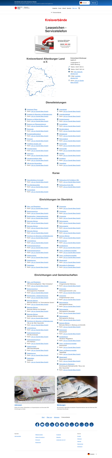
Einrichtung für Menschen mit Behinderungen (40, 236)
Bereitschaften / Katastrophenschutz (37, 216)
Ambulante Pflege (32, 109)
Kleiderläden (30, 265)
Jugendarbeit (63, 109)
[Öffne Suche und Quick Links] (79, 8)
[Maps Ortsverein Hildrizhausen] (72, 425)
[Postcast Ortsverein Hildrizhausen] (91, 425)
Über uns (74, 8)
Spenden (69, 8)
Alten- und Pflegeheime (34, 206)
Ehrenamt (30, 139)
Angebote (54, 8)
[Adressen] (35, 389)
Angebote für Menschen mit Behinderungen (39, 114)
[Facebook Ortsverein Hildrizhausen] (37, 425)
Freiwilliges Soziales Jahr (34, 144)
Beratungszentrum (32, 211)
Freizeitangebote (32, 149)
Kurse (59, 8)
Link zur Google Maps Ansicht (77, 81)
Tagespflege (62, 163)
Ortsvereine (62, 206)
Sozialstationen (63, 246)
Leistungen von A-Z (60, 440)
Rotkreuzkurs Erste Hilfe (66, 185)
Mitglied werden (39, 434)
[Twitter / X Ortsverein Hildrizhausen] (52, 425)
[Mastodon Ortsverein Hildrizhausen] (77, 425)
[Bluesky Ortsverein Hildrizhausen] (82, 425)
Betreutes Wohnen (32, 221)
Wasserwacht (63, 260)
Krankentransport (64, 119)
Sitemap (79, 441)
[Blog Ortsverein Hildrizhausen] (67, 425)
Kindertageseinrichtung (33, 246)
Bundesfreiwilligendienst (34, 134)
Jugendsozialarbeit (64, 114)
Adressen (18, 405)
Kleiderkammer (31, 260)
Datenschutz (80, 444)
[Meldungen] (77, 389)
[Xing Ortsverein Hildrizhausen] (62, 425)
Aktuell (64, 8)
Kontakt (79, 436)
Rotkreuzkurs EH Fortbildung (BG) (69, 180)
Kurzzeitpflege (63, 124)
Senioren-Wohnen (64, 236)
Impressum (79, 446)
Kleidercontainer (31, 255)
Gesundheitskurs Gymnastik (35, 180)
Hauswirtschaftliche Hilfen (34, 158)
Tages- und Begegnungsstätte (67, 250)
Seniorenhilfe (63, 144)
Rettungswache (63, 221)
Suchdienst (62, 158)
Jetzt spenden (18, 436)
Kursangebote (31, 190)
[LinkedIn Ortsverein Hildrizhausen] (57, 425)
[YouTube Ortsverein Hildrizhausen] (42, 425)
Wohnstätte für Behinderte (66, 265)
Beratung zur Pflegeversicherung (36, 124)
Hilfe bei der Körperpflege (34, 163)
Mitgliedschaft (63, 134)
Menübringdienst (64, 129)
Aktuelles (58, 437)
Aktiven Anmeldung (39, 437)
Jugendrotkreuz (31, 241)
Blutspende (30, 129)
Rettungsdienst (63, 139)
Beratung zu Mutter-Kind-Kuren (36, 119)
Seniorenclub (63, 241)
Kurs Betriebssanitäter (33, 185)
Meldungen (61, 405)
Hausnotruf (30, 153)
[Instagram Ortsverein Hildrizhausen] (47, 425)
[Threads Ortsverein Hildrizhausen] (87, 425)
